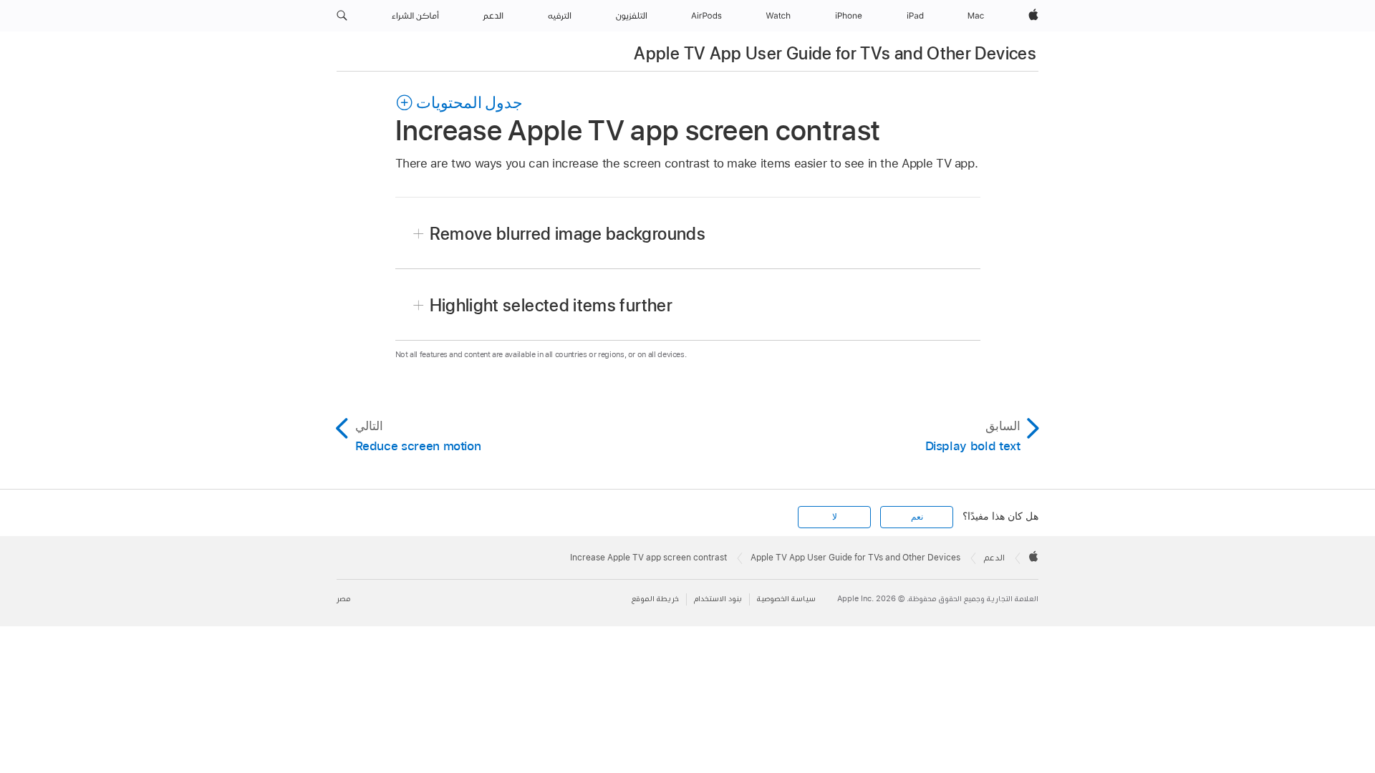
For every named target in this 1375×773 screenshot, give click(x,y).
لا (834, 517)
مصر (343, 599)
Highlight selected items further (551, 305)
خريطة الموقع (655, 599)
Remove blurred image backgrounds (568, 233)
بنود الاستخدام (718, 599)
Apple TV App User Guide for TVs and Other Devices (835, 53)
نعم (917, 517)
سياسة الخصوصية (786, 599)
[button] (342, 15)
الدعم (994, 557)
